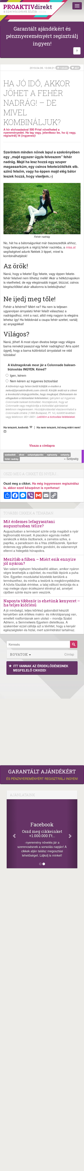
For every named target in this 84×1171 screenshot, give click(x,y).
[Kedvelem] (30, 427)
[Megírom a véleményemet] (4, 431)
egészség (52, 454)
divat (22, 454)
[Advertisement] (42, 719)
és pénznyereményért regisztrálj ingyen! (42, 775)
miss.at (71, 247)
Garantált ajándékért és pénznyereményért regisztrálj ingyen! (42, 36)
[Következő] (72, 833)
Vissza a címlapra (42, 445)
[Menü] (77, 5)
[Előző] (12, 833)
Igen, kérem (18, 375)
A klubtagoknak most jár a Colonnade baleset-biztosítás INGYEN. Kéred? (42, 367)
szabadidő (10, 454)
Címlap (69, 654)
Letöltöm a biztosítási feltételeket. (56, 416)
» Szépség (71, 458)
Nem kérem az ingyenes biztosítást (34, 381)
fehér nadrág (11, 459)
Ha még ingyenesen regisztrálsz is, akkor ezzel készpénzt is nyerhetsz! (41, 485)
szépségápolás (36, 454)
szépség (65, 454)
